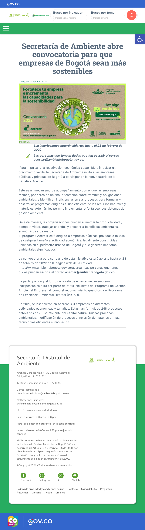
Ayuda (48, 492)
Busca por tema (102, 12)
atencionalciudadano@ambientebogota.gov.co (43, 393)
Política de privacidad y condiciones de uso (40, 488)
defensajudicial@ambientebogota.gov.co (39, 403)
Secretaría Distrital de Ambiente (43, 360)
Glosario (36, 492)
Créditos (60, 492)
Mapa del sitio (89, 488)
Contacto (73, 488)
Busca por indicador (68, 12)
